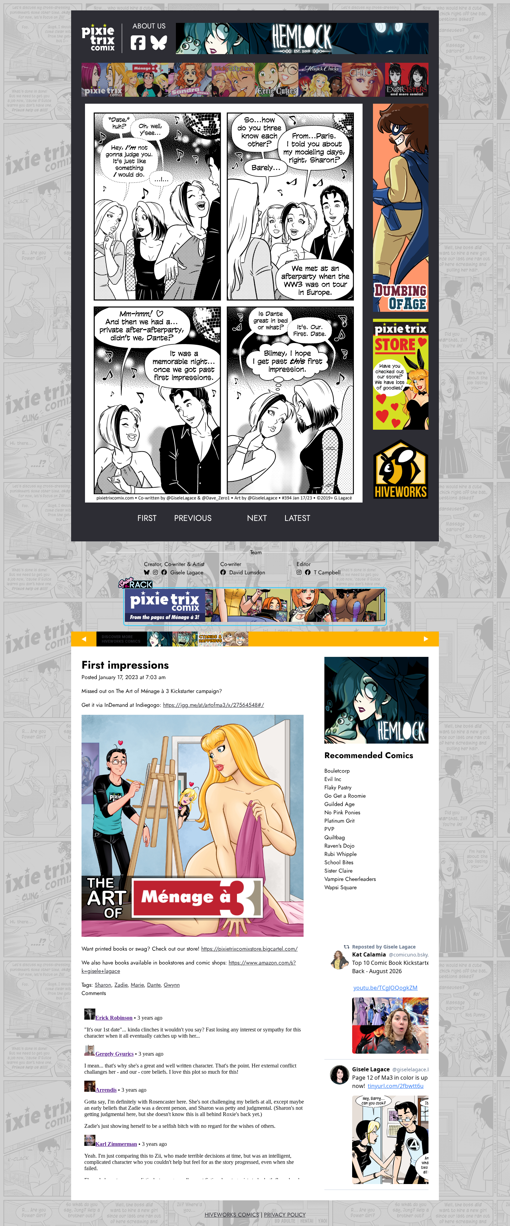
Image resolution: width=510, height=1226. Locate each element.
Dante (153, 985)
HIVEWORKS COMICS (232, 1215)
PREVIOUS (193, 518)
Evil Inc (332, 779)
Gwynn (172, 985)
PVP (329, 829)
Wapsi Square (340, 887)
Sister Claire (338, 871)
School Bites (338, 862)
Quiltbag (334, 837)
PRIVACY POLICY (285, 1215)
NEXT (257, 518)
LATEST (297, 518)
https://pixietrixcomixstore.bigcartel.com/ (249, 949)
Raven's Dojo (339, 846)
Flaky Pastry (337, 787)
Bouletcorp (337, 771)
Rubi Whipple (340, 854)
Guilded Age (339, 804)
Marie (137, 985)
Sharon (103, 985)
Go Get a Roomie (345, 796)
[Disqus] (194, 1092)
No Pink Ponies (342, 812)
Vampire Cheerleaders (350, 879)
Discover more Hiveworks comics (121, 639)
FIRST (146, 518)
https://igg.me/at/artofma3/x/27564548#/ (213, 705)
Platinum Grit (339, 821)
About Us (149, 26)
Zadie (120, 985)
